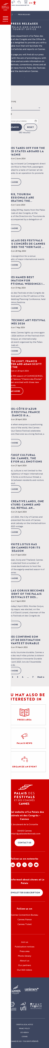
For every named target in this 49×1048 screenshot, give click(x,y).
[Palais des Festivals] (5, 6)
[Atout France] (36, 1006)
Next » (40, 676)
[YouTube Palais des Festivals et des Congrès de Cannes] (36, 864)
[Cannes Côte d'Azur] (15, 989)
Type (13, 101)
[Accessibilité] (34, 3)
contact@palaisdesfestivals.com (24, 833)
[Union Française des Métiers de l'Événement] (32, 989)
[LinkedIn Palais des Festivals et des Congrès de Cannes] (12, 864)
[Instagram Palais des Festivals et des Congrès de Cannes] (30, 864)
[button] (30, 3)
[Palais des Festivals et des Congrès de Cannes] (24, 795)
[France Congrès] (11, 1006)
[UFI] (23, 1006)
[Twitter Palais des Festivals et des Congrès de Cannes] (24, 864)
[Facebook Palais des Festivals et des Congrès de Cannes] (18, 864)
